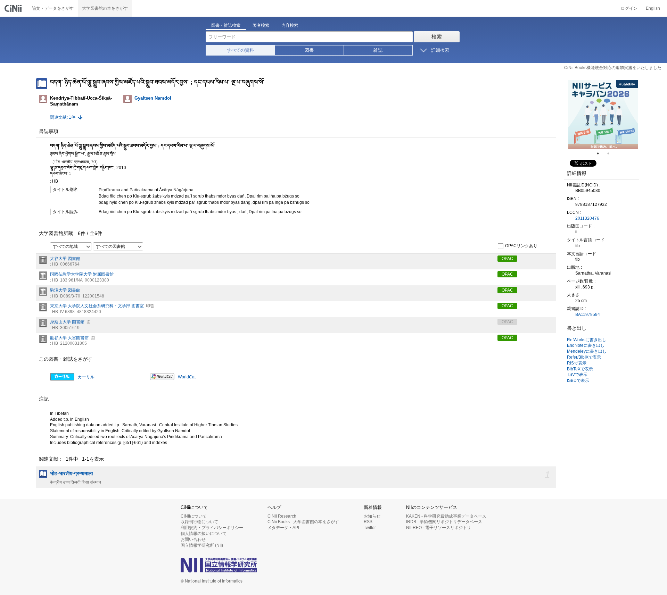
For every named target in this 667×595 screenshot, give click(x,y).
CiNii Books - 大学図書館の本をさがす (303, 521)
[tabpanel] (603, 114)
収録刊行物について (199, 521)
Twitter (370, 527)
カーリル (86, 377)
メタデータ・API (283, 527)
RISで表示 (576, 363)
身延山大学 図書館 (67, 321)
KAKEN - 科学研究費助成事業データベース (446, 516)
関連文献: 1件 (62, 117)
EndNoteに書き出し (585, 345)
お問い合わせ (193, 539)
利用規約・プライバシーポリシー (212, 527)
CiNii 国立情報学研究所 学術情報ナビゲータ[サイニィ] (14, 8)
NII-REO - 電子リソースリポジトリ (438, 527)
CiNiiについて (194, 516)
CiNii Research (281, 516)
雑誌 (377, 50)
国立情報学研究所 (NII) (202, 545)
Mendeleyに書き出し (587, 351)
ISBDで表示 (578, 380)
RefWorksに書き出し (586, 339)
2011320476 (587, 218)
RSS (368, 521)
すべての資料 (240, 50)
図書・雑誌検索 (225, 25)
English (653, 8)
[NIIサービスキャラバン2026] (603, 114)
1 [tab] (600, 153)
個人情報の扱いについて (204, 533)
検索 (436, 37)
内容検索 (289, 25)
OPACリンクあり (521, 245)
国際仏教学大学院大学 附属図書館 (82, 274)
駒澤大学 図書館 (65, 290)
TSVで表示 (577, 374)
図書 (309, 50)
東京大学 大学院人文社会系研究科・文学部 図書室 (97, 305)
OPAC (507, 258)
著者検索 (261, 25)
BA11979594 (587, 314)
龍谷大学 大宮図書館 (69, 337)
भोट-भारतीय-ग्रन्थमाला (71, 473)
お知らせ (372, 516)
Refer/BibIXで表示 (584, 357)
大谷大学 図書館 (65, 258)
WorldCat (187, 377)
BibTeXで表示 (580, 369)
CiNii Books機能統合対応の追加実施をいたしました (612, 67)
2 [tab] (611, 153)
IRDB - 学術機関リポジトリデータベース (444, 521)
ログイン (629, 8)
